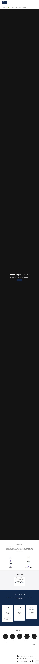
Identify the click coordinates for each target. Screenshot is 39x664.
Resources (19, 7)
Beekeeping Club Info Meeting (19, 583)
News (10, 7)
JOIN (19, 280)
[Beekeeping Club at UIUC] (4, 2)
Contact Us (24, 7)
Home (4, 7)
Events (7, 7)
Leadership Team (14, 7)
